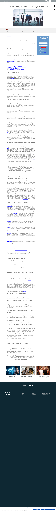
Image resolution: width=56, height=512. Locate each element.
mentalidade (9, 75)
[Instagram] (5, 394)
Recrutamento (9, 264)
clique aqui (20, 255)
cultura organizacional (29, 82)
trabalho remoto (17, 38)
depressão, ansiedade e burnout (13, 59)
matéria (8, 132)
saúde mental (9, 36)
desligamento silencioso (10, 61)
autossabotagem (25, 199)
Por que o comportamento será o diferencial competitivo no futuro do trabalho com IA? (12, 377)
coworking (12, 78)
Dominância (9, 221)
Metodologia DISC (14, 213)
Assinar (44, 47)
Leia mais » (22, 379)
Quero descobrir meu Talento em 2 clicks (21, 250)
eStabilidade (9, 233)
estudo (8, 148)
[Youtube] (9, 394)
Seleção (12, 264)
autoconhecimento (10, 283)
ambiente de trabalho (14, 40)
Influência (9, 227)
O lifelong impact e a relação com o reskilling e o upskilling (26, 377)
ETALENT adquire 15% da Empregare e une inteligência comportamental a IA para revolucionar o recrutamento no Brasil (42, 377)
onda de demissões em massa (18, 60)
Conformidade (9, 241)
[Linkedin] (6, 394)
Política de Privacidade (43, 52)
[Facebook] (8, 394)
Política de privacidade (29, 507)
